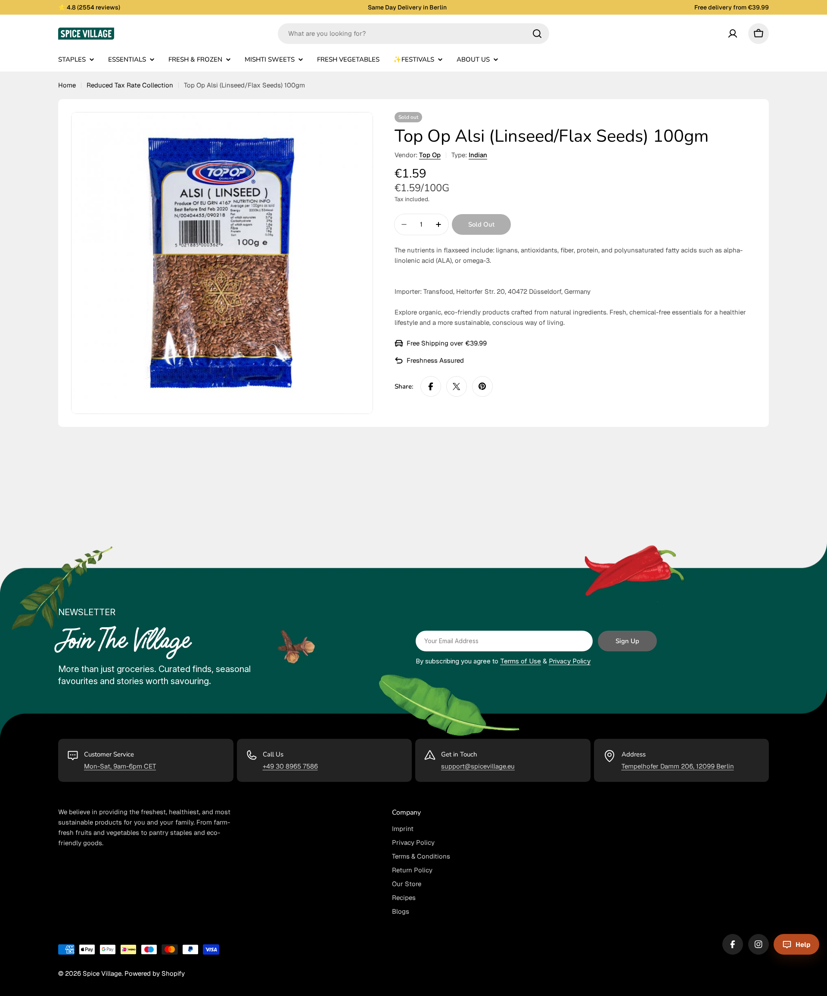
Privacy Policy (570, 661)
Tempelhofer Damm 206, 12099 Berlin (678, 766)
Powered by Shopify (154, 973)
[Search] (537, 33)
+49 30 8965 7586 (290, 766)
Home (67, 85)
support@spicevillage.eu (478, 766)
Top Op (430, 155)
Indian (478, 155)
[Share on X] (456, 386)
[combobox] (413, 33)
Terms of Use (520, 661)
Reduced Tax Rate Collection (130, 85)
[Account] (733, 33)
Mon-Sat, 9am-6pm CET (120, 766)
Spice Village (102, 973)
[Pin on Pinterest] (482, 386)
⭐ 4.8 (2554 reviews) (89, 7)
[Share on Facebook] (430, 386)
